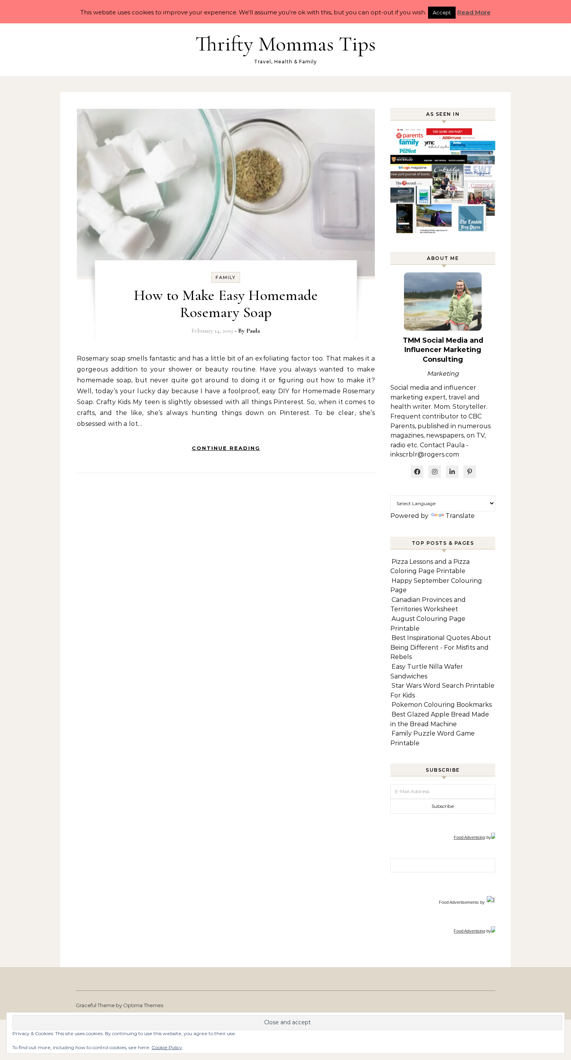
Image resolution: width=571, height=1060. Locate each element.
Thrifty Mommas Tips (285, 43)
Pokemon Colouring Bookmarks (442, 704)
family (226, 277)
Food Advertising (469, 837)
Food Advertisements (459, 902)
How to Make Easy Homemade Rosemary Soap (226, 303)
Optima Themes (143, 1005)
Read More (474, 12)
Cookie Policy (166, 1047)
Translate (460, 516)
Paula (253, 331)
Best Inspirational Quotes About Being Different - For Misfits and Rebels (440, 647)
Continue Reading (226, 448)
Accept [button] (442, 12)
